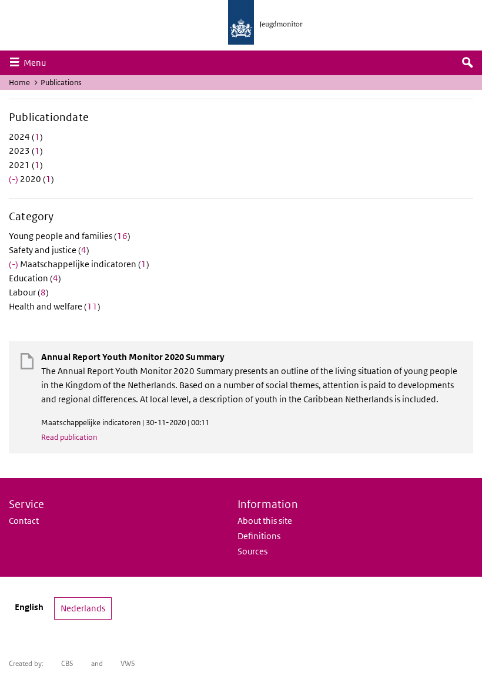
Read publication (69, 437)
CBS (67, 663)
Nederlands (83, 608)
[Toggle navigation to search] (467, 63)
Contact (24, 520)
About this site (264, 520)
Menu (37, 62)
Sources (252, 551)
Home (19, 83)
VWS (127, 663)
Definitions (258, 535)
